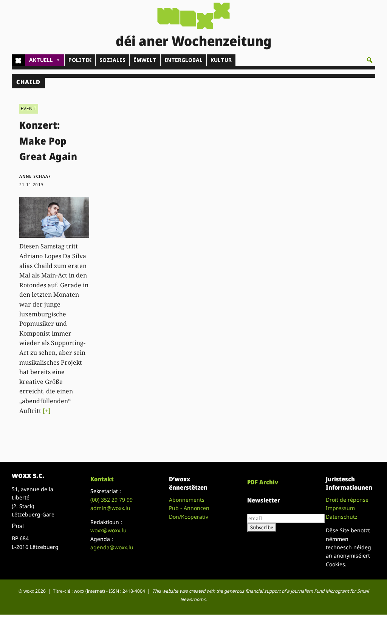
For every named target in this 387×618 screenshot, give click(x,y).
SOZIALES (112, 59)
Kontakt (102, 479)
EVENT (29, 108)
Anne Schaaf (35, 176)
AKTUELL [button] (41, 59)
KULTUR (221, 59)
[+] (47, 411)
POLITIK (79, 59)
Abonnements (186, 499)
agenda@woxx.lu (111, 547)
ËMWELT (144, 59)
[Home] (18, 60)
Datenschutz (342, 516)
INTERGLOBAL (183, 59)
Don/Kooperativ (188, 516)
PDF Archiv (262, 482)
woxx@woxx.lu (108, 530)
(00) (111, 499)
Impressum (340, 508)
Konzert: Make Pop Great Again (48, 140)
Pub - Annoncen (189, 508)
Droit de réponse (347, 499)
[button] (369, 60)
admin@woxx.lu (110, 508)
